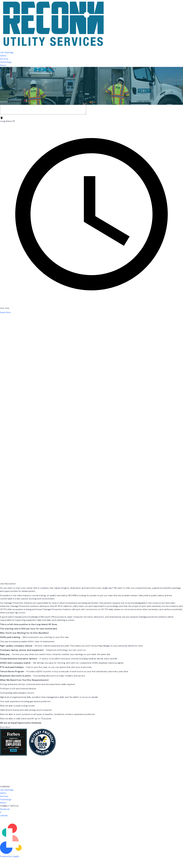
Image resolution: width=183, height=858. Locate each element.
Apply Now (5, 312)
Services (4, 58)
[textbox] (91, 742)
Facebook (5, 809)
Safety (3, 55)
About (3, 65)
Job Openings (7, 52)
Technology (6, 62)
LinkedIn (4, 815)
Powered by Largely (9, 856)
